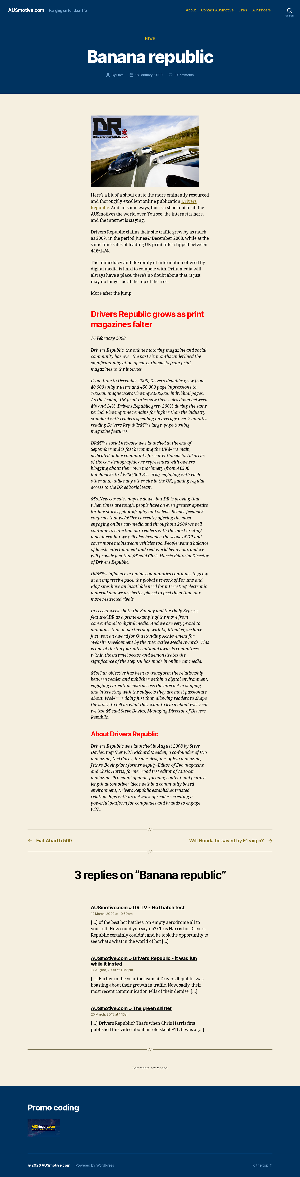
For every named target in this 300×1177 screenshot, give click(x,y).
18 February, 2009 (148, 75)
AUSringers (261, 10)
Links (243, 10)
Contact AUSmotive (217, 10)
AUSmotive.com (26, 10)
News (150, 38)
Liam (119, 75)
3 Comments (184, 75)
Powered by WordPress (94, 1165)
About (191, 10)
